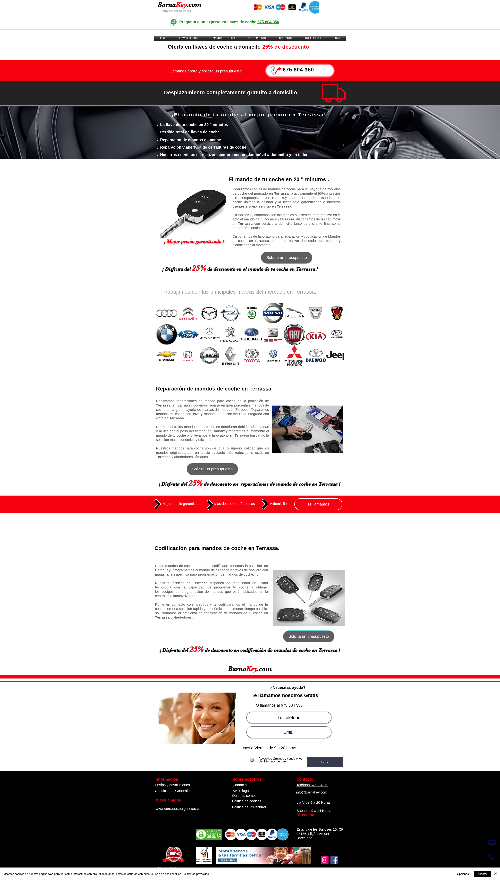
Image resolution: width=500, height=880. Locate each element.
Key (181, 4)
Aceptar (482, 874)
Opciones (463, 874)
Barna (167, 4)
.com (194, 4)
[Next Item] (337, 334)
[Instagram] (325, 860)
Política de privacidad (196, 874)
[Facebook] (334, 860)
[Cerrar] (495, 874)
